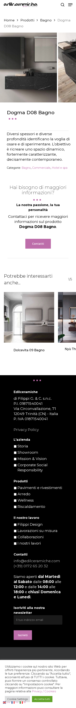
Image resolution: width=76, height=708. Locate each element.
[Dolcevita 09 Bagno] (29, 317)
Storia (23, 446)
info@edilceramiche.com (37, 561)
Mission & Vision (32, 458)
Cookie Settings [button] (17, 699)
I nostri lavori (29, 543)
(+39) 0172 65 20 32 (31, 566)
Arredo (24, 494)
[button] (70, 5)
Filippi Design (30, 524)
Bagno (46, 20)
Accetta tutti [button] (42, 699)
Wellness (26, 500)
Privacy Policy (26, 429)
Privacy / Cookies (44, 691)
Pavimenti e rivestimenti (40, 487)
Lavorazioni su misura (37, 530)
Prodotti (27, 20)
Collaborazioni (31, 537)
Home (9, 20)
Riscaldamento (31, 506)
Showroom (28, 452)
